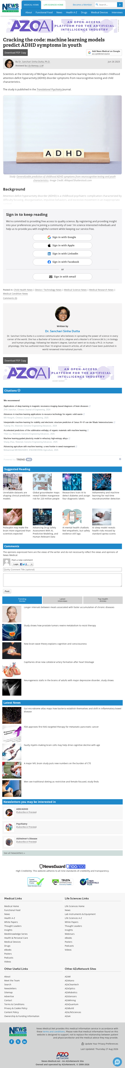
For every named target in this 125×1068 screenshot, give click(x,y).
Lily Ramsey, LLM (35, 65)
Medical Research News (101, 289)
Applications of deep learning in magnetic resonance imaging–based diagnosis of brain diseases (46, 406)
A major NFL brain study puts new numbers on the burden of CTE (57, 763)
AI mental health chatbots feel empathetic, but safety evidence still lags (76, 530)
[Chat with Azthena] (117, 1061)
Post (7, 591)
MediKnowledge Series (16, 933)
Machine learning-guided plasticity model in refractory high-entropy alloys (36, 438)
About (7, 976)
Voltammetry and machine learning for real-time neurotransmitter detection (106, 495)
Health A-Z (9, 918)
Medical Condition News (15, 293)
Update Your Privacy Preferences (101, 1043)
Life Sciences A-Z (73, 918)
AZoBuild (69, 1008)
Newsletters (10, 988)
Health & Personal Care (16, 937)
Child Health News (23, 289)
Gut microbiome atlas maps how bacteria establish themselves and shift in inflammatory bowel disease (72, 710)
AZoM (68, 976)
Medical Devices (12, 941)
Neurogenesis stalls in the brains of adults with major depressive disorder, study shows (69, 680)
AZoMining (70, 1000)
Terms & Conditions (14, 1004)
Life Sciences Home (53, 4)
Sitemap (8, 992)
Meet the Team (12, 980)
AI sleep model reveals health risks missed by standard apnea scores (104, 530)
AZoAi (68, 1016)
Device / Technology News (48, 289)
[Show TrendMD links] (120, 459)
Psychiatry (21, 823)
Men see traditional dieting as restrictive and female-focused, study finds (61, 781)
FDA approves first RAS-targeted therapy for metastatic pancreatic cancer (61, 726)
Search (7, 984)
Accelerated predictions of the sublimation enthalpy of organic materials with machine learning (45, 430)
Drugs (7, 945)
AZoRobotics (71, 992)
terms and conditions (54, 1031)
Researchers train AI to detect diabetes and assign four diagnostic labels (76, 495)
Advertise (9, 996)
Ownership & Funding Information (21, 1016)
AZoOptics (70, 988)
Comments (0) (10, 298)
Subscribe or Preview (26, 812)
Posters (8, 953)
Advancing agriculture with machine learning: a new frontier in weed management (39, 446)
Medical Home (31, 4)
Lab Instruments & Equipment (80, 914)
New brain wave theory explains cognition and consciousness (55, 643)
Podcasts (8, 957)
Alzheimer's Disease (26, 838)
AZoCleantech (72, 984)
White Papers (11, 922)
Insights (8, 929)
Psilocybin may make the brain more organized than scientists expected (17, 530)
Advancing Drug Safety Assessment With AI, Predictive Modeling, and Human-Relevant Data (45, 532)
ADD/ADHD (22, 809)
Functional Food (12, 910)
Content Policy (11, 1012)
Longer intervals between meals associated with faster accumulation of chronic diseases (69, 607)
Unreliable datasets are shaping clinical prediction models (16, 495)
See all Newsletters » (14, 853)
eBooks (7, 949)
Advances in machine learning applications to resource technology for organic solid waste (43, 414)
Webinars (70, 933)
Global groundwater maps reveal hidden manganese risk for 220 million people (46, 495)
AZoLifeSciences (73, 1012)
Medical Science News (75, 289)
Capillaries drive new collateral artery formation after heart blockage (59, 662)
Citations (11, 390)
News (7, 914)
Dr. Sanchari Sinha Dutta (62, 331)
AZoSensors (71, 996)
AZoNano (69, 980)
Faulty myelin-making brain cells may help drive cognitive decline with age (62, 745)
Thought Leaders (12, 926)
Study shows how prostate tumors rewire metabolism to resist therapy (60, 625)
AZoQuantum (71, 1004)
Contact (8, 1000)
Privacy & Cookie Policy (15, 1008)
